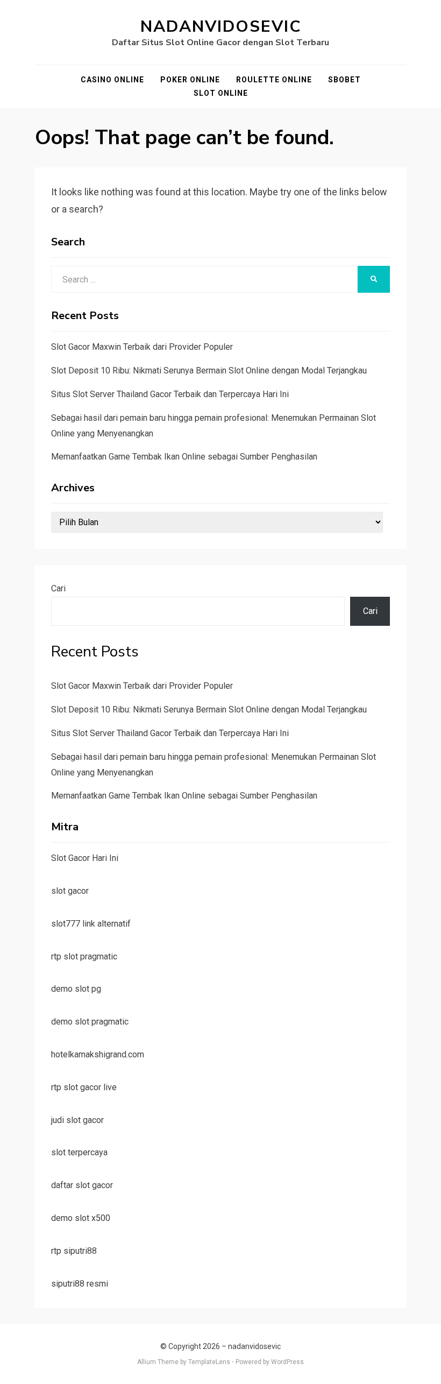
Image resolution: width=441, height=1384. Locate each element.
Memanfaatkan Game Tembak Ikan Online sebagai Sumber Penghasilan (184, 456)
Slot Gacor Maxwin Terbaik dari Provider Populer (142, 347)
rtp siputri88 (74, 1251)
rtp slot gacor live (84, 1087)
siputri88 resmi (79, 1284)
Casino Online (112, 79)
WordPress (287, 1362)
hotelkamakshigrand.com (97, 1054)
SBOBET (344, 79)
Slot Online (221, 93)
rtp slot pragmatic (84, 956)
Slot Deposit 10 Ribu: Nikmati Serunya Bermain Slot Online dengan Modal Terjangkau (209, 370)
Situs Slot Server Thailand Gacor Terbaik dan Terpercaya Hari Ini (170, 394)
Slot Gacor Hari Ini (84, 858)
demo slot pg (76, 989)
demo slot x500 (80, 1218)
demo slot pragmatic (90, 1021)
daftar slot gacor (82, 1185)
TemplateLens (209, 1362)
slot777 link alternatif (91, 924)
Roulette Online (274, 79)
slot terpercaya (79, 1152)
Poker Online (190, 79)
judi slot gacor (77, 1120)
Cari (58, 588)
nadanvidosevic (220, 27)
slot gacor (70, 891)
